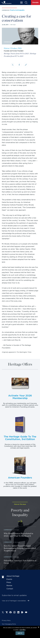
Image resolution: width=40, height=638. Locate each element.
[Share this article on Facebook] (19, 65)
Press (9, 582)
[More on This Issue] (20, 521)
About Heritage (13, 576)
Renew (9, 585)
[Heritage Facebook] (10, 612)
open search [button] (26, 2)
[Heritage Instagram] (14, 612)
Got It (20, 633)
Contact (10, 589)
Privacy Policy (6, 620)
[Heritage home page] (3, 577)
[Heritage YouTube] (26, 612)
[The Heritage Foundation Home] (6, 2)
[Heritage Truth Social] (7, 612)
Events (9, 579)
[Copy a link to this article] (26, 65)
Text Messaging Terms (9, 624)
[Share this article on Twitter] (12, 65)
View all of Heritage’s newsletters (14, 601)
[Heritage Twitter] (3, 612)
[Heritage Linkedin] (18, 612)
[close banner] (38, 627)
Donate (35, 2)
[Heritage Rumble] (22, 612)
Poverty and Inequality (17, 10)
